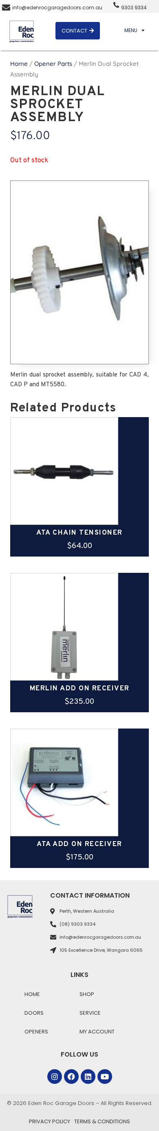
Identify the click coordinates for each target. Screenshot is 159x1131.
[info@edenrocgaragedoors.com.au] (6, 8)
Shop (87, 994)
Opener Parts (53, 63)
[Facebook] (71, 1076)
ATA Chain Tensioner (79, 533)
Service (90, 1013)
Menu (130, 30)
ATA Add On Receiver (79, 844)
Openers (36, 1031)
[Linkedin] (88, 1076)
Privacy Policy (49, 1121)
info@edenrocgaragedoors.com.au (57, 7)
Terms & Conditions (102, 1121)
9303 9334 (134, 7)
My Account (97, 1031)
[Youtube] (104, 1076)
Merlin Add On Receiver (80, 688)
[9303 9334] (116, 5)
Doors (34, 1013)
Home (19, 63)
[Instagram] (54, 1076)
